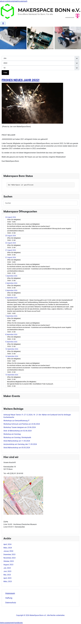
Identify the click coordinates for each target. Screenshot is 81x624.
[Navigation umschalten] (3, 23)
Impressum (10, 593)
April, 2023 (7, 578)
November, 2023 (9, 558)
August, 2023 (8, 565)
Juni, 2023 (7, 571)
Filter (5, 73)
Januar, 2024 (8, 551)
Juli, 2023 (7, 568)
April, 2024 (7, 544)
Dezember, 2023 (9, 554)
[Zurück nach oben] (77, 620)
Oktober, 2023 (8, 561)
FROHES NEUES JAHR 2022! (20, 80)
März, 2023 (7, 581)
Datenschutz (10, 603)
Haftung (8, 598)
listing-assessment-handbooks (11, 623)
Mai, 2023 (7, 575)
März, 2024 (7, 548)
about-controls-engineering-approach (13, 1)
